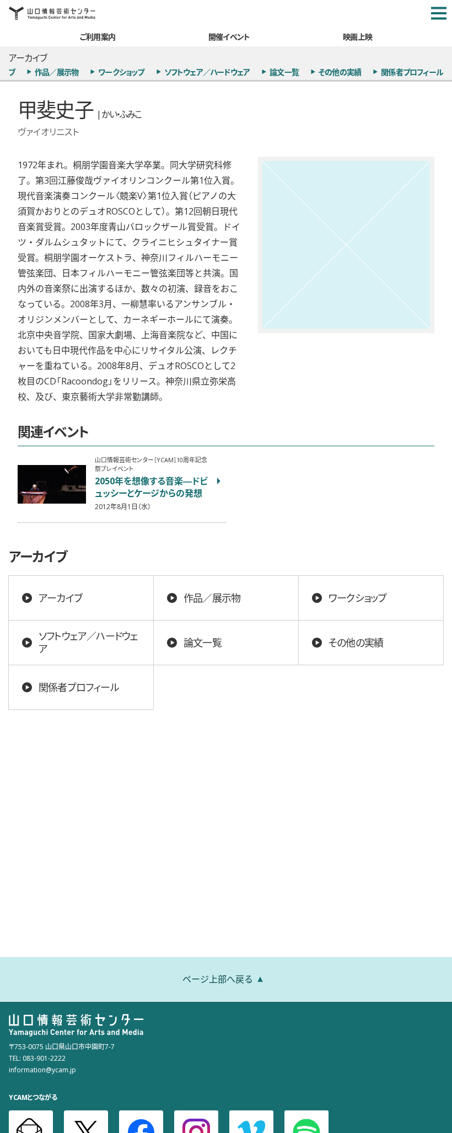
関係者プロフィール (412, 71)
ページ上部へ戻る (217, 978)
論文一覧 (284, 71)
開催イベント (229, 36)
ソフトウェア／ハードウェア (207, 71)
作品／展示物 (56, 71)
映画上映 (357, 36)
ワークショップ (121, 71)
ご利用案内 (97, 36)
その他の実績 (340, 71)
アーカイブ (60, 597)
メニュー (439, 13)
